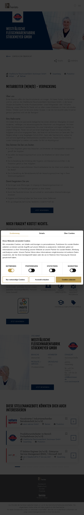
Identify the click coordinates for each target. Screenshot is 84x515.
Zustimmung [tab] (15, 233)
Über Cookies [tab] (69, 233)
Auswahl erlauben (42, 279)
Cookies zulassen (68, 279)
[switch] (32, 270)
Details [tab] (42, 233)
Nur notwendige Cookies (15, 279)
